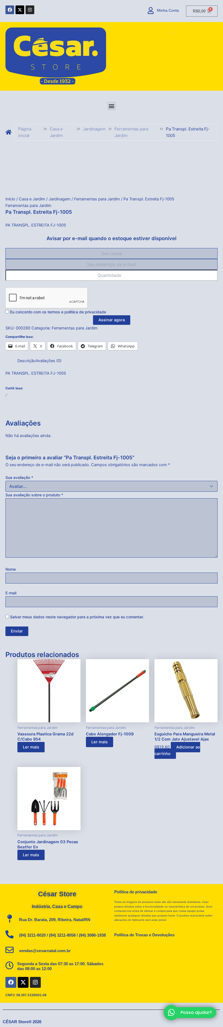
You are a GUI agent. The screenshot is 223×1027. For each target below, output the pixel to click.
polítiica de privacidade (85, 312)
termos (54, 312)
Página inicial (24, 132)
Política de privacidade (135, 892)
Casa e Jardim (56, 132)
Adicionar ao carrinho (177, 750)
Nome (10, 569)
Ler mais (31, 747)
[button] (111, 106)
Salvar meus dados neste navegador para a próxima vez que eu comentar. (77, 617)
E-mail (10, 593)
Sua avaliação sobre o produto (34, 495)
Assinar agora (111, 319)
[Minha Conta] (150, 10)
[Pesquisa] (163, 32)
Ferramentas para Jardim (131, 132)
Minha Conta (168, 10)
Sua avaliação (19, 477)
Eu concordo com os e (57, 312)
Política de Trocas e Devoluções (144, 935)
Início (10, 199)
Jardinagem (94, 129)
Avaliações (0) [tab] (48, 360)
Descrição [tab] (26, 360)
